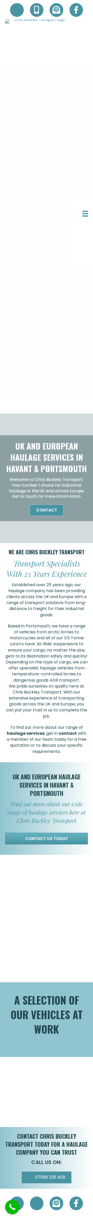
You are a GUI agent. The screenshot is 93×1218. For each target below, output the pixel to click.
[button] (47, 510)
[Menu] (85, 213)
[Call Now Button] (12, 1207)
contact (68, 733)
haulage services (25, 733)
